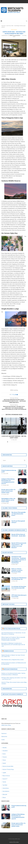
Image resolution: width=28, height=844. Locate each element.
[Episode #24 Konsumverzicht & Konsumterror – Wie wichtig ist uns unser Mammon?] (5, 545)
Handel (4, 763)
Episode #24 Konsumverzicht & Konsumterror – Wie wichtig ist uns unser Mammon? (18, 545)
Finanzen (5, 757)
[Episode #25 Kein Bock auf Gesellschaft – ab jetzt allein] (5, 536)
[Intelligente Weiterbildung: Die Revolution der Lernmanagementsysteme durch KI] (22, 481)
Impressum (4, 733)
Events (4, 753)
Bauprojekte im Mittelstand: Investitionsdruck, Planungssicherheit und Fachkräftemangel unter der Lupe (13, 645)
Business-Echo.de (9, 651)
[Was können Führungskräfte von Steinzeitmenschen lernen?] (5, 514)
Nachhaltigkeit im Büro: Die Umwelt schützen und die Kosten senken (8, 500)
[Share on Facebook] (12, 394)
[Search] (26, 21)
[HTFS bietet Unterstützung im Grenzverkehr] (5, 597)
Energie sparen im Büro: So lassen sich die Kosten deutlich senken (8, 491)
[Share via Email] (17, 394)
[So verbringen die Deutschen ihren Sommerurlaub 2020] (5, 588)
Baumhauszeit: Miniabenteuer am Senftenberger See (18, 578)
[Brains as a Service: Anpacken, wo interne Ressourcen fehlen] (5, 571)
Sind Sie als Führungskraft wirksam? (18, 521)
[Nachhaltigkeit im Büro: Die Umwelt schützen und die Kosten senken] (22, 501)
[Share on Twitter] (14, 394)
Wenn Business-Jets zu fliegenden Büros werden (12, 659)
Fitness (4, 760)
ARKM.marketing (14, 390)
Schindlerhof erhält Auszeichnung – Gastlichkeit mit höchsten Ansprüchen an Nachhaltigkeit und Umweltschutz (18, 559)
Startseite (3, 25)
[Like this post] (11, 394)
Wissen (4, 797)
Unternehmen (6, 788)
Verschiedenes (6, 791)
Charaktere (5, 750)
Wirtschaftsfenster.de (10, 669)
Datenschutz (4, 736)
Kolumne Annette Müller (8, 766)
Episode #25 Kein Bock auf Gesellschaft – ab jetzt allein (18, 535)
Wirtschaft (5, 794)
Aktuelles (5, 747)
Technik (4, 781)
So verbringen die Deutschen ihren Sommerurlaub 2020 (18, 587)
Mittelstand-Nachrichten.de (12, 628)
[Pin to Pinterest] (15, 394)
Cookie (3, 739)
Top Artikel (5, 785)
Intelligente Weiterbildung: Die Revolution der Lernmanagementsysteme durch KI (8, 481)
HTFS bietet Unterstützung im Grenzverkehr (18, 595)
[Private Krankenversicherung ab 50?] (22, 472)
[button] (2, 430)
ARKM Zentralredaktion (15, 35)
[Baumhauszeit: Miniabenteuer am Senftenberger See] (5, 580)
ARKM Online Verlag (6, 725)
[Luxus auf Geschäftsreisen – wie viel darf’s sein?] (14, 426)
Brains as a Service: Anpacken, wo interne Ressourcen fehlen (16, 570)
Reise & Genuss (6, 775)
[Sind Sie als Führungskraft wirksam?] (5, 523)
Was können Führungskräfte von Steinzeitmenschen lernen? (18, 514)
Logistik (4, 772)
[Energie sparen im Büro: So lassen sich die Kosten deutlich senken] (22, 491)
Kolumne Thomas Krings (8, 769)
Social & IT (5, 778)
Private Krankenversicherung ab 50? (8, 471)
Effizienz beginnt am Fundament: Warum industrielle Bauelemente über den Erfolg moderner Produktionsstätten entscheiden (13, 639)
